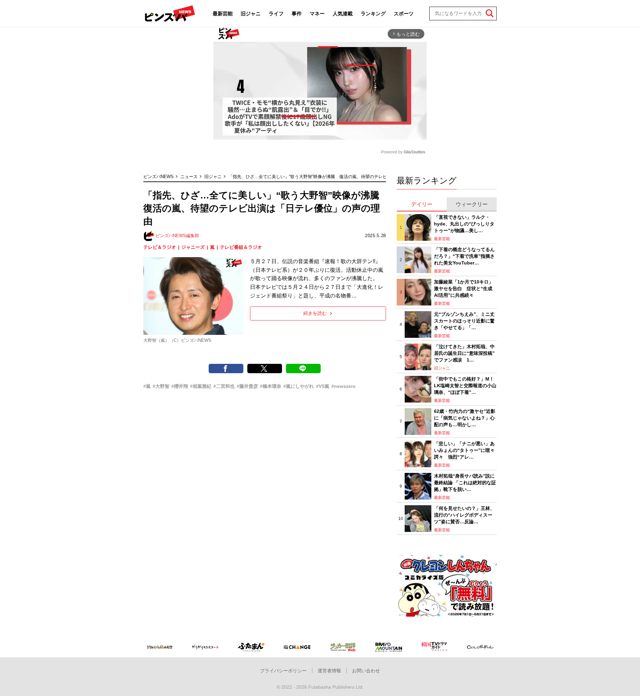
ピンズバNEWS (158, 176)
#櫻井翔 (179, 386)
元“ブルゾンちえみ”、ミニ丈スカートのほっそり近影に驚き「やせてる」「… (464, 320)
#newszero (343, 386)
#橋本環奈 (270, 386)
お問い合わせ (366, 670)
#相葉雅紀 (200, 386)
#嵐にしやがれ (298, 386)
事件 (297, 13)
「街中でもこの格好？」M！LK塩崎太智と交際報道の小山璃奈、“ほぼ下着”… (465, 385)
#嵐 (147, 386)
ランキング (373, 13)
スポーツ (404, 13)
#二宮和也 (224, 386)
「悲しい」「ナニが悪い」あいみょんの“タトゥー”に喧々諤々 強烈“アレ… (464, 450)
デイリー (421, 204)
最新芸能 (223, 13)
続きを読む (315, 313)
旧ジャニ (251, 13)
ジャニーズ (193, 247)
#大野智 (161, 386)
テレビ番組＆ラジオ (241, 247)
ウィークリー (472, 204)
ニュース (189, 176)
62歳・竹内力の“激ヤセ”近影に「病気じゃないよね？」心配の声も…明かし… (464, 418)
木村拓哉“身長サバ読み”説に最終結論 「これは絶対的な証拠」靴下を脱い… (465, 482)
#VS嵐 (322, 386)
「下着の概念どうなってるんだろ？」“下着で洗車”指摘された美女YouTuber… (464, 256)
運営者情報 (329, 670)
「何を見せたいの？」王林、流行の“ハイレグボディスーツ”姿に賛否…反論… (464, 515)
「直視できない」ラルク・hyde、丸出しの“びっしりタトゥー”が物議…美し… (464, 223)
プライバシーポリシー (283, 670)
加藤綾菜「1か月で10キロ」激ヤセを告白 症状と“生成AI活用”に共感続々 (463, 288)
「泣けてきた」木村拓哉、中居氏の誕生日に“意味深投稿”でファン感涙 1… (464, 353)
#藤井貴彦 (247, 386)
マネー (317, 13)
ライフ (276, 13)
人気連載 (343, 13)
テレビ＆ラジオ (159, 247)
